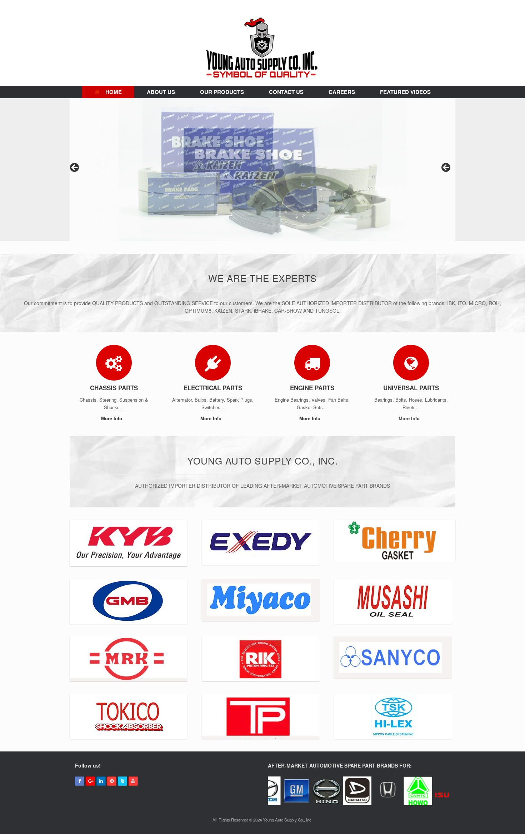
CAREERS (342, 92)
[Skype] (122, 781)
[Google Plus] (90, 781)
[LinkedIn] (101, 781)
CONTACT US (286, 92)
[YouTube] (133, 781)
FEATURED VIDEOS (405, 92)
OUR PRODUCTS (222, 92)
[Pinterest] (111, 781)
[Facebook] (79, 781)
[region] (262, 169)
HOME (113, 92)
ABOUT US (161, 92)
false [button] (75, 168)
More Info (112, 418)
